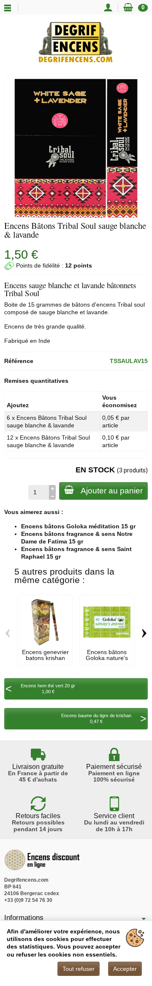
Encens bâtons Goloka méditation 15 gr (78, 526)
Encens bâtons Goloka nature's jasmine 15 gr (107, 658)
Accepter (125, 968)
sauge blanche (58, 312)
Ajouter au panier (112, 490)
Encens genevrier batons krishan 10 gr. (45, 658)
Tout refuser (78, 968)
